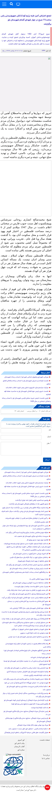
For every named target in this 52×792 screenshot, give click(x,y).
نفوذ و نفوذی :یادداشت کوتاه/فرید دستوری (34, 633)
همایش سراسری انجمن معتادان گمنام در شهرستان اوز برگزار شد (27, 565)
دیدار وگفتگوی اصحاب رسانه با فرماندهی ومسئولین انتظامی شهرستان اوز (26, 573)
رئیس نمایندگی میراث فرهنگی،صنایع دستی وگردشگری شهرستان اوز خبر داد (27, 713)
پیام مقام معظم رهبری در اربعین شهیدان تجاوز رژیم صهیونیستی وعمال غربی (28, 645)
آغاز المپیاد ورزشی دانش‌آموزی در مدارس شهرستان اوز (31, 554)
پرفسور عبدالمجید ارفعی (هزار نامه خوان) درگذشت (32, 500)
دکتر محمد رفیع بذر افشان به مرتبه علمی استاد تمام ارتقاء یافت (28, 590)
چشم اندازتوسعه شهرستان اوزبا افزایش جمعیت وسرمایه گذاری (28, 672)
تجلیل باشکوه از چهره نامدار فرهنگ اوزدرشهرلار (33, 561)
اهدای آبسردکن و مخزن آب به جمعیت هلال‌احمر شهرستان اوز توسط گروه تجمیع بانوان (27, 662)
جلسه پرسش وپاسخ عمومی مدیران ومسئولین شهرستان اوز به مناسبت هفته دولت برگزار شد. (26, 613)
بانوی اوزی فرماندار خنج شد (40, 657)
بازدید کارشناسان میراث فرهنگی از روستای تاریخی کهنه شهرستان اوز (26, 700)
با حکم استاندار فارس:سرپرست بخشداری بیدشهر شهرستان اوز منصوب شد (29, 688)
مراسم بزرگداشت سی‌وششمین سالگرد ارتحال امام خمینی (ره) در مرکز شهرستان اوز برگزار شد (27, 695)
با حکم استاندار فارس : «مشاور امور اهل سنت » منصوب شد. (28, 729)
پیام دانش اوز (19, 743)
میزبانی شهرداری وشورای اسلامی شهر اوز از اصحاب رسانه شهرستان (26, 377)
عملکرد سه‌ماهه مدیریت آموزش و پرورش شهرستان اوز (31, 583)
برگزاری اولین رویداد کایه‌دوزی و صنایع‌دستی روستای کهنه (30, 704)
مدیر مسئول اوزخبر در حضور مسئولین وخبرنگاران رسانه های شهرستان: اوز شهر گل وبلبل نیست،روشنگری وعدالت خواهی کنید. (26, 624)
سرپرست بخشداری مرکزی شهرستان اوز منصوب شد (31, 536)
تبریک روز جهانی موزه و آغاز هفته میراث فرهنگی (33, 725)
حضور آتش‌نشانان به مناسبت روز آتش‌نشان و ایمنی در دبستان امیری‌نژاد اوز (29, 603)
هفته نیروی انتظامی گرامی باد (39, 579)
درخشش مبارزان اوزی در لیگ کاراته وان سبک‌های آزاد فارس (29, 557)
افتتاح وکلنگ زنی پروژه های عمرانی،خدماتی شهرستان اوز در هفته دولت (25, 619)
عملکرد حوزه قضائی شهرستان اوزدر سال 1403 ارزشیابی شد (29, 608)
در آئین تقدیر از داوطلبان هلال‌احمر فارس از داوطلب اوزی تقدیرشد (27, 518)
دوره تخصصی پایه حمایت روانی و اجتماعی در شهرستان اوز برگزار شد (26, 668)
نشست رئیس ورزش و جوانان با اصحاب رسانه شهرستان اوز (29, 568)
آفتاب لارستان (19, 746)
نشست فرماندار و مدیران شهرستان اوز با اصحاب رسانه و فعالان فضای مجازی (27, 382)
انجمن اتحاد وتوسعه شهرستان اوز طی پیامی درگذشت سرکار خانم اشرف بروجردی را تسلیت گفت (26, 513)
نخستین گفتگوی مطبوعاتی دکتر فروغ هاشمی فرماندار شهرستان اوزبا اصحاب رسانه (27, 652)
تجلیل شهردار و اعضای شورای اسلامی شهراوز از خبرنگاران (30, 629)
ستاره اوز (21, 750)
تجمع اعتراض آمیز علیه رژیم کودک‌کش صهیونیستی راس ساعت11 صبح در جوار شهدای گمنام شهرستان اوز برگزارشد (26, 20)
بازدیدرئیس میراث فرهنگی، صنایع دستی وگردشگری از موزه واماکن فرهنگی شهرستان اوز (28, 719)
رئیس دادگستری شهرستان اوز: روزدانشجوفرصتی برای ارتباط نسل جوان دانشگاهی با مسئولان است (26, 527)
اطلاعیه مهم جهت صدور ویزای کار (38, 540)
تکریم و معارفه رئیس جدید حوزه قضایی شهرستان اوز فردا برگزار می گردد (25, 598)
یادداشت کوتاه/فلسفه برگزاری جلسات (36, 675)
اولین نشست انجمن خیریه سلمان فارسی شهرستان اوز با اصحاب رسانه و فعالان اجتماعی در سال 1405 (26, 399)
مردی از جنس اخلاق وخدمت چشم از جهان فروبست (31, 586)
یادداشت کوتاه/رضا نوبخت (40, 708)
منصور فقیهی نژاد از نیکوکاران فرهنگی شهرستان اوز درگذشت (29, 504)
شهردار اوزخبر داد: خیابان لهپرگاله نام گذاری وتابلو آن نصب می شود (26, 683)
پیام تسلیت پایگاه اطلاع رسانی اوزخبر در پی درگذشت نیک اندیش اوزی (25, 508)
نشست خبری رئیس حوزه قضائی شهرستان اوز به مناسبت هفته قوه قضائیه (27, 393)
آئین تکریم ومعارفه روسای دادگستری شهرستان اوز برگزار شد (29, 594)
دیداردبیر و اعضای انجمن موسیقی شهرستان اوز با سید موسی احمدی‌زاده (29, 638)
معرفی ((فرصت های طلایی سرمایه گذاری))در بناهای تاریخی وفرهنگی (26, 732)
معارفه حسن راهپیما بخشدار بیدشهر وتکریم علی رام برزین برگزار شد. (26, 679)
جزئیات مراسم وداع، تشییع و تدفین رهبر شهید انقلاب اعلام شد (27, 388)
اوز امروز (21, 740)
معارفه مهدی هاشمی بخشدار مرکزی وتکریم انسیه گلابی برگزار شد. (27, 532)
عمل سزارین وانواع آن (42, 522)
